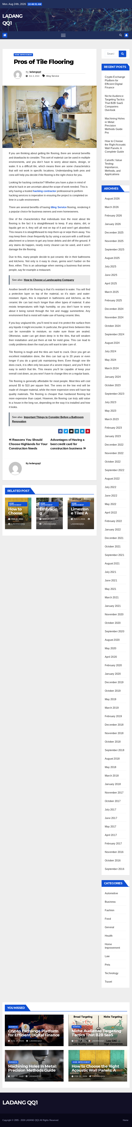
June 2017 (111, 818)
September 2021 (114, 555)
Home (125, 1120)
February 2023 (113, 427)
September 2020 (114, 631)
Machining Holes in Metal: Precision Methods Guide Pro (115, 125)
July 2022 (110, 487)
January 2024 (113, 376)
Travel (108, 981)
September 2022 (114, 470)
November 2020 (114, 614)
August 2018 (112, 758)
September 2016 (114, 869)
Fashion (109, 910)
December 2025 (114, 232)
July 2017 (110, 809)
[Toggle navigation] (63, 35)
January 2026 (113, 224)
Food (108, 918)
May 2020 (110, 648)
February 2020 (113, 665)
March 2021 (112, 597)
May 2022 (110, 504)
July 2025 (110, 266)
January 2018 (113, 784)
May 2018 (110, 767)
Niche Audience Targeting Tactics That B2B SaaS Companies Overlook (114, 103)
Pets (107, 964)
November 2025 (114, 241)
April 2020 (111, 656)
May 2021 (110, 589)
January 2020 (113, 673)
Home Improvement (23, 55)
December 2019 (114, 682)
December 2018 (114, 724)
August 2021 (112, 563)
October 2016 (113, 860)
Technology (111, 973)
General (109, 927)
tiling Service (52, 76)
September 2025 (114, 249)
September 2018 (114, 750)
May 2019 (110, 699)
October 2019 (113, 690)
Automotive (111, 893)
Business (110, 901)
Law (107, 956)
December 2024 (114, 309)
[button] (120, 35)
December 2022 (114, 444)
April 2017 (111, 835)
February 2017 (113, 843)
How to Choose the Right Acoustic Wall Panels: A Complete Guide (95, 1070)
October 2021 (113, 546)
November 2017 (114, 792)
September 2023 (114, 393)
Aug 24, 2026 (17, 1041)
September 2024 (114, 334)
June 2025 (111, 275)
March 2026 (112, 207)
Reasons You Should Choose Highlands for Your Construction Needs (28, 444)
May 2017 (110, 826)
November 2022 (114, 453)
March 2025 (112, 292)
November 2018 (114, 733)
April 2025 (111, 283)
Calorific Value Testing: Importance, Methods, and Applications (113, 167)
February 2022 (113, 521)
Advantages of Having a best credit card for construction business (67, 444)
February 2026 (113, 215)
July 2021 (110, 572)
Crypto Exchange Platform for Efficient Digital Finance (34, 1033)
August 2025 (112, 258)
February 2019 (113, 716)
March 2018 (112, 775)
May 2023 (110, 410)
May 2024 (110, 359)
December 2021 (114, 538)
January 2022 (113, 529)
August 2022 (112, 478)
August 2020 (112, 640)
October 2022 (113, 461)
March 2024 (112, 368)
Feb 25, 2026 (81, 1076)
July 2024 (110, 351)
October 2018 (113, 741)
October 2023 (113, 385)
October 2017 (113, 801)
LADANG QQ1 (20, 1102)
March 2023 (112, 419)
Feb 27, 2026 (17, 1076)
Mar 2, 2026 (80, 1041)
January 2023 (113, 436)
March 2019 (112, 707)
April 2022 (111, 512)
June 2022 (111, 495)
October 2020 (113, 623)
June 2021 (111, 580)
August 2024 (112, 343)
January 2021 (113, 606)
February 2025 (113, 300)
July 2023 (110, 402)
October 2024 (113, 326)
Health (109, 935)
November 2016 (114, 852)
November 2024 (114, 317)
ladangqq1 (35, 71)
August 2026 (112, 198)
